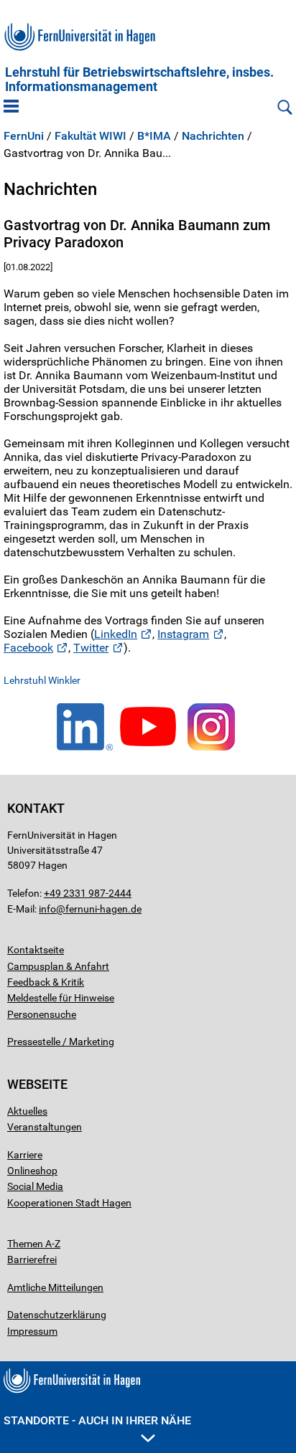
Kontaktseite (35, 950)
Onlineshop (32, 1170)
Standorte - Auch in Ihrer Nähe (97, 1420)
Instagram (183, 634)
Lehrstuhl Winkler (42, 680)
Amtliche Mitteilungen (55, 1287)
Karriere (24, 1155)
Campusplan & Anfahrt (58, 966)
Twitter (90, 647)
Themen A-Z (33, 1243)
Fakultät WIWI (90, 136)
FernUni (24, 136)
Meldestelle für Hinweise (60, 998)
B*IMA (154, 136)
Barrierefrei (32, 1259)
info (47, 909)
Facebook (28, 647)
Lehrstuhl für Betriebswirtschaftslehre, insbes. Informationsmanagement (139, 79)
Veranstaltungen (44, 1127)
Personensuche (41, 1014)
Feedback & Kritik (45, 982)
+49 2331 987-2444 (87, 893)
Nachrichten (213, 136)
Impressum (32, 1331)
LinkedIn (115, 634)
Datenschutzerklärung (56, 1314)
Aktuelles (27, 1111)
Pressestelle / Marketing (60, 1041)
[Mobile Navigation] (11, 107)
